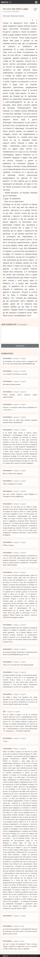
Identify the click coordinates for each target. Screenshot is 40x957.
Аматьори (14, 16)
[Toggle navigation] (36, 2)
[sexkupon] (6, 2)
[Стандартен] (35, 9)
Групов (21, 16)
